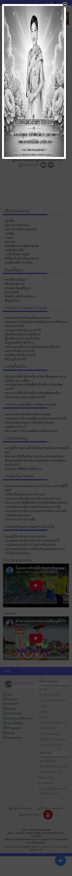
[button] (65, 5)
